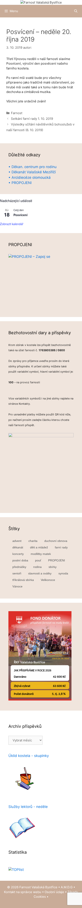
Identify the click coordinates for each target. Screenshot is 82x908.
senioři (16, 573)
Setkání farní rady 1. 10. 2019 (32, 119)
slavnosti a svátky (40, 573)
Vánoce (17, 586)
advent (16, 541)
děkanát (17, 547)
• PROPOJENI (20, 183)
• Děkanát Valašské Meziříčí (32, 172)
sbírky (53, 567)
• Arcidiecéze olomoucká (29, 177)
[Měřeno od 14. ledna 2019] (16, 870)
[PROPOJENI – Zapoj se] (41, 281)
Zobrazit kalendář (11, 224)
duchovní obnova (55, 541)
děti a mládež (39, 547)
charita (32, 541)
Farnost (16, 113)
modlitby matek (41, 554)
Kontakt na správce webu (22, 892)
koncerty (18, 554)
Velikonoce (48, 580)
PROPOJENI (56, 560)
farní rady (61, 547)
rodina (37, 567)
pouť (38, 560)
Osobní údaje (54, 892)
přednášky (19, 567)
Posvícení (20, 215)
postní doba (20, 560)
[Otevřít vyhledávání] (76, 11)
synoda (63, 573)
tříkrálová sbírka (23, 580)
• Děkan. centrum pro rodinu (32, 167)
